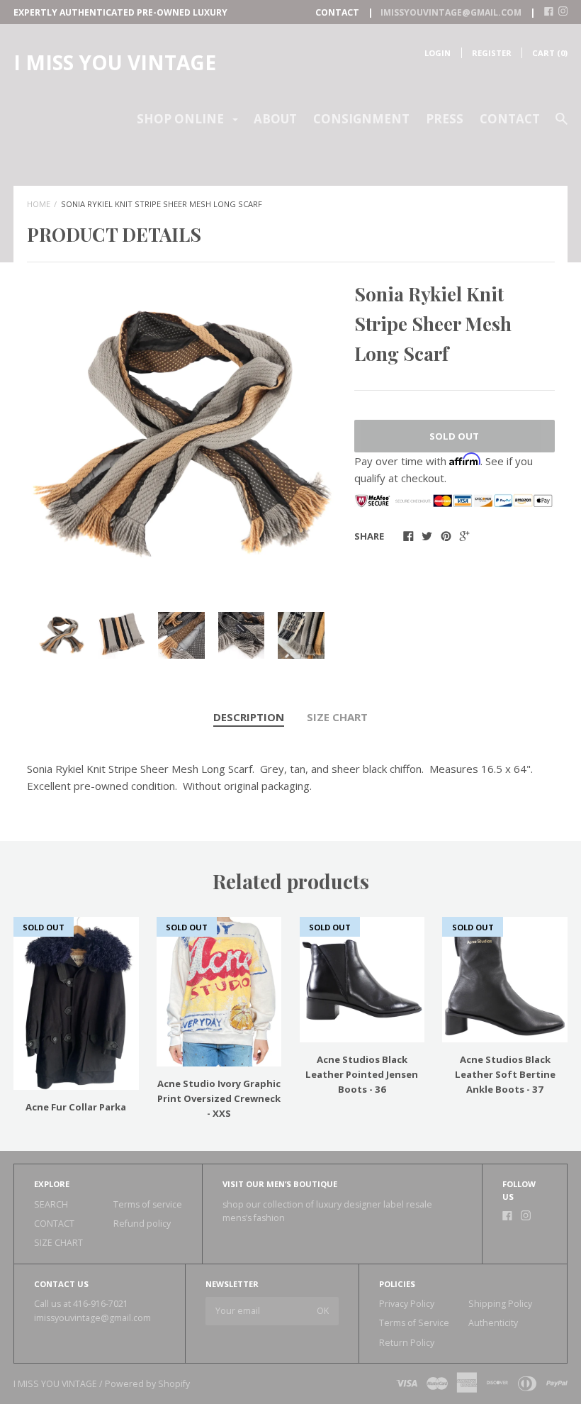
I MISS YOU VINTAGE (114, 62)
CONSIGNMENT (361, 119)
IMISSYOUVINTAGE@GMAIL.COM (450, 12)
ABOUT (275, 119)
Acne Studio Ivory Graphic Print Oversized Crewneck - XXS (219, 1098)
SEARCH (51, 1204)
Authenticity (493, 1323)
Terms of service (147, 1204)
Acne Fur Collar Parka (76, 1107)
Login (437, 53)
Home (38, 204)
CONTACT (510, 119)
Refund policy (142, 1224)
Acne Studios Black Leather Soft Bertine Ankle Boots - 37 (505, 1074)
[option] (182, 434)
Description (248, 717)
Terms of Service (414, 1323)
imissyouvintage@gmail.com (92, 1318)
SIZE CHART (337, 717)
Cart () (550, 53)
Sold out (454, 436)
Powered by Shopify (147, 1384)
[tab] (248, 717)
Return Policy (406, 1343)
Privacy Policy (406, 1304)
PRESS (444, 119)
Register (492, 53)
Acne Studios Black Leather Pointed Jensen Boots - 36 (361, 1074)
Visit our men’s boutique (279, 1184)
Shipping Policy (500, 1304)
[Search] (561, 125)
